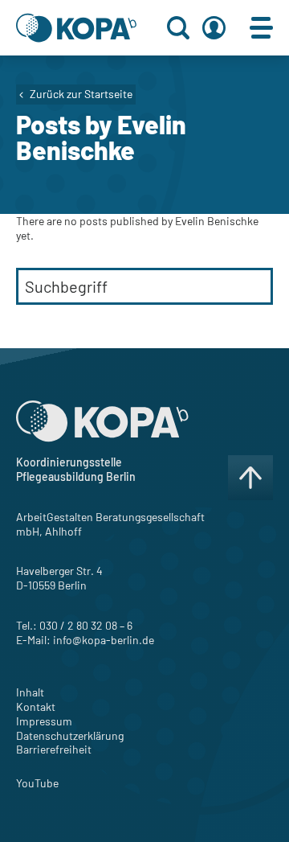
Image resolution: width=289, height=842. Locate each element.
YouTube (37, 783)
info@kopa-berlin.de (103, 640)
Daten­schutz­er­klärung (70, 735)
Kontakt (35, 706)
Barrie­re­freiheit (54, 749)
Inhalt (30, 692)
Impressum (44, 721)
